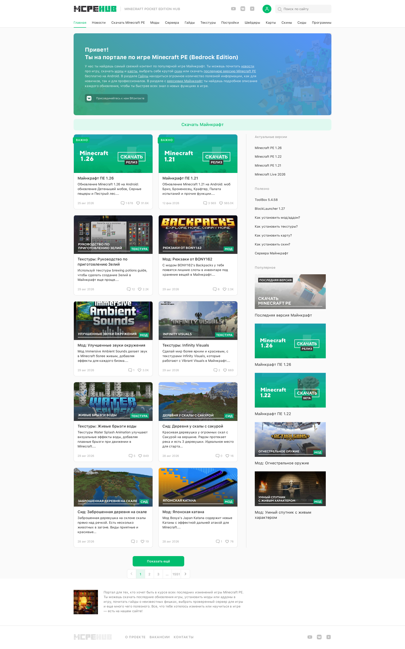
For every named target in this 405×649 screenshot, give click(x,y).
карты (132, 71)
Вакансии (160, 637)
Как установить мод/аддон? (277, 217)
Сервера (172, 22)
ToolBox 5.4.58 (266, 200)
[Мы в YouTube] (233, 10)
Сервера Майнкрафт (271, 253)
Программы (321, 22)
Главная (80, 22)
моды (119, 71)
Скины (286, 22)
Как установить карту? (273, 235)
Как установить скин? (272, 244)
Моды (154, 22)
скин (178, 71)
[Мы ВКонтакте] (243, 10)
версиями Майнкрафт (185, 81)
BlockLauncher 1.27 (270, 208)
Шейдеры (252, 22)
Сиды (301, 22)
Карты (271, 22)
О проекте (135, 637)
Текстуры (208, 22)
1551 (176, 574)
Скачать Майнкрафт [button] (202, 124)
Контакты (184, 637)
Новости (99, 22)
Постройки (230, 22)
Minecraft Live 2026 (270, 174)
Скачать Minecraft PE (128, 22)
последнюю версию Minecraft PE (230, 71)
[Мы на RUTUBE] (252, 10)
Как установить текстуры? (276, 226)
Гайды (190, 22)
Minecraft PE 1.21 (268, 165)
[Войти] (266, 9)
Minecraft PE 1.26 (268, 148)
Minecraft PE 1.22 (268, 156)
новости (247, 66)
